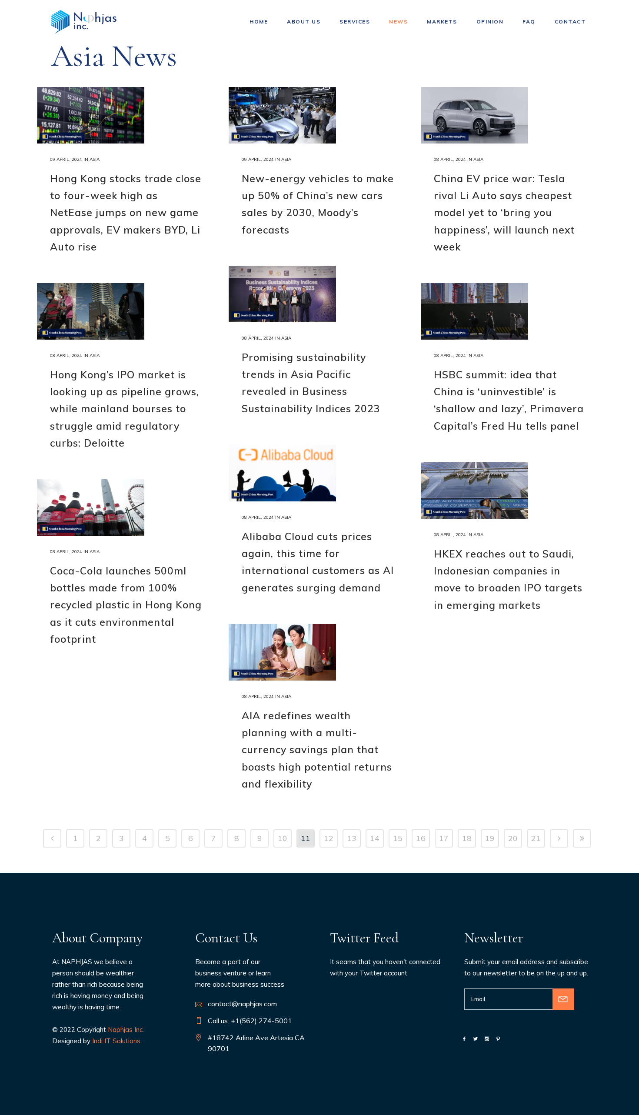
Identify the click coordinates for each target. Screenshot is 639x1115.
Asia (95, 159)
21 (536, 838)
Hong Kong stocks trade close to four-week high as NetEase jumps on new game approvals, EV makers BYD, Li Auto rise (125, 212)
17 (444, 838)
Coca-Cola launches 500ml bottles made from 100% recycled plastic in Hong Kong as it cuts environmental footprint (126, 604)
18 (467, 838)
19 (490, 838)
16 (421, 838)
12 (328, 838)
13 (351, 838)
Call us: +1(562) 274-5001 (250, 1020)
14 (374, 838)
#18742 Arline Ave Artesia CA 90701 (256, 1043)
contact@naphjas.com (242, 1003)
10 (282, 838)
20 (513, 838)
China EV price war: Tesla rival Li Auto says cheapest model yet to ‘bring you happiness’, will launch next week (504, 212)
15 (398, 838)
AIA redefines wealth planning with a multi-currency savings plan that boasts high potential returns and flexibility (317, 749)
